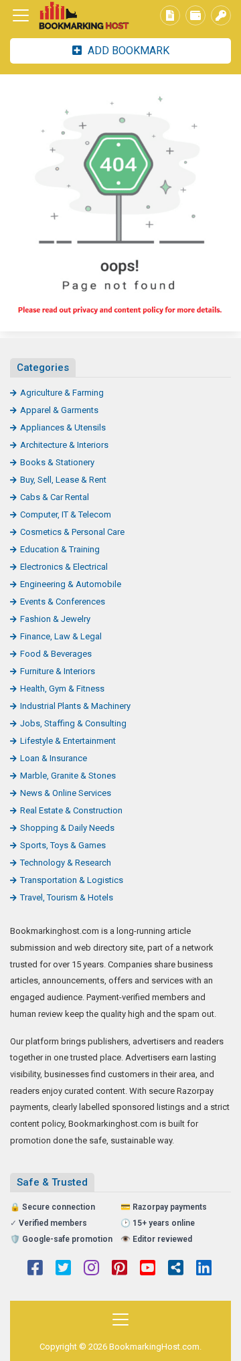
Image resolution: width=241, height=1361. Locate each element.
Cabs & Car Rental (54, 497)
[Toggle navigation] (20, 15)
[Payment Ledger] (195, 15)
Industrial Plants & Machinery (75, 706)
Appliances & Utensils (63, 427)
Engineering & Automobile (70, 584)
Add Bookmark (127, 50)
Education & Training (60, 549)
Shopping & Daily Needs (67, 828)
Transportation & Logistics (71, 880)
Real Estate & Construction (71, 810)
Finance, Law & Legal (61, 636)
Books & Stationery (57, 462)
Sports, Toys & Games (63, 845)
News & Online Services (65, 793)
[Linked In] (204, 1269)
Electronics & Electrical (64, 567)
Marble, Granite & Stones (68, 776)
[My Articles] (170, 15)
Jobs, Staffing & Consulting (73, 723)
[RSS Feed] (175, 1269)
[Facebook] (35, 1269)
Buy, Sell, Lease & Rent (63, 480)
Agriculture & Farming (62, 393)
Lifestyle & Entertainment (68, 741)
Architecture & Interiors (64, 445)
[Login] (221, 15)
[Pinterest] (119, 1269)
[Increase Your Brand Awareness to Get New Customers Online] (84, 15)
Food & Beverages (56, 654)
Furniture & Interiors (57, 671)
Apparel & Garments (59, 410)
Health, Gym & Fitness (62, 689)
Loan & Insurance (53, 758)
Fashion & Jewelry (55, 619)
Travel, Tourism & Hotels (66, 897)
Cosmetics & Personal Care (72, 532)
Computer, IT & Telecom (65, 514)
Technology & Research (65, 863)
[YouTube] (147, 1269)
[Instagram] (91, 1269)
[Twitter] (63, 1269)
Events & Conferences (62, 601)
